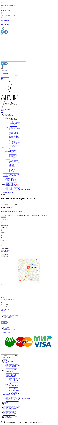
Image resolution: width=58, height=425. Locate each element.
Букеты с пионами (13, 136)
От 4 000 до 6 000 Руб (14, 143)
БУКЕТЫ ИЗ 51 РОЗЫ (14, 382)
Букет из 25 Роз (12, 154)
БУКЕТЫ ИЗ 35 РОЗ (14, 380)
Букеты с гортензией (14, 132)
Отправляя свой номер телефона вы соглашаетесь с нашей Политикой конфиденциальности (24, 215)
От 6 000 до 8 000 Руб (14, 145)
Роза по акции (12, 150)
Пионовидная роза (13, 160)
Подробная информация (6, 423)
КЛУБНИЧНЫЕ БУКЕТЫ (12, 188)
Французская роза (14, 162)
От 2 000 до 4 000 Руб (14, 142)
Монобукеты (15, 121)
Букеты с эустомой (13, 138)
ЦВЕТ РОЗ (9, 384)
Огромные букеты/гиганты (15, 124)
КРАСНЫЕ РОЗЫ (13, 387)
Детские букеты (13, 126)
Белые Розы (12, 169)
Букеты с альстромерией (15, 128)
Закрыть (3, 353)
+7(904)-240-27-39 (5, 20)
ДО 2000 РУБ (9, 178)
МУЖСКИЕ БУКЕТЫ (11, 185)
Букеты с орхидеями (14, 134)
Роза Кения (11, 165)
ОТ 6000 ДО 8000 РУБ (11, 182)
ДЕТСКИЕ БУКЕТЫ (11, 369)
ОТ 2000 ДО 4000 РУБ (11, 179)
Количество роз (10, 151)
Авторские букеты (14, 122)
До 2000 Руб (12, 141)
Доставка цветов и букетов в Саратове (25, 260)
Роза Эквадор (12, 164)
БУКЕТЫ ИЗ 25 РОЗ (14, 379)
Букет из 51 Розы (13, 156)
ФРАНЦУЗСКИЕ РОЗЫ (15, 393)
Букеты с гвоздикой (14, 129)
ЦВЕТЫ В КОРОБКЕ (11, 175)
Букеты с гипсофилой (15, 131)
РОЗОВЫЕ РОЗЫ (13, 385)
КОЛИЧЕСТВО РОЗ (11, 376)
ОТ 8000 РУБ (9, 183)
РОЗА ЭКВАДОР (13, 392)
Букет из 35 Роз (12, 155)
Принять (15, 423)
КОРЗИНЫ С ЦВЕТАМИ (12, 174)
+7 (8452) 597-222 (5, 251)
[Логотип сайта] (13, 61)
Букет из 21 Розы (13, 152)
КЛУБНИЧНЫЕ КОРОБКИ (13, 191)
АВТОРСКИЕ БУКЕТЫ (12, 364)
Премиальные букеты (14, 123)
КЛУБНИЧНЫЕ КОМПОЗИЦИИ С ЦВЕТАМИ (18, 189)
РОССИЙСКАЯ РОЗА (14, 390)
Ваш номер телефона (6, 213)
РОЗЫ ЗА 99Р (9, 371)
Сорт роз (8, 159)
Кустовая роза (12, 161)
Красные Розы (12, 170)
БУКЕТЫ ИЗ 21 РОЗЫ (14, 378)
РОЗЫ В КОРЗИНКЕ (11, 375)
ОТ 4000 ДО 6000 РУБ (11, 180)
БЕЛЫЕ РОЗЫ (12, 388)
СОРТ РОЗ (9, 389)
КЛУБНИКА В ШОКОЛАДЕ (13, 187)
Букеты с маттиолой (14, 133)
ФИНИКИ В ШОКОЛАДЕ (12, 401)
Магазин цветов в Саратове (23, 261)
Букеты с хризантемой (14, 137)
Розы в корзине (12, 148)
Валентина (20, 259)
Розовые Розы (12, 171)
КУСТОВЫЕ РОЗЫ (11, 374)
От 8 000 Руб (12, 146)
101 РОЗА (11, 383)
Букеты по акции (13, 119)
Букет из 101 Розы (13, 157)
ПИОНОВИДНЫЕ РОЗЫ (12, 373)
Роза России (12, 166)
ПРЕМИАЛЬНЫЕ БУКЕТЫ (13, 365)
